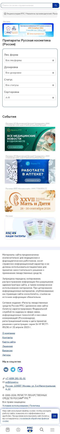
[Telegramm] (12, 369)
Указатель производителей (39, 13)
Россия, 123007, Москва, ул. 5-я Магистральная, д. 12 (30, 387)
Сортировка (11, 92)
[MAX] (20, 369)
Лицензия (7, 346)
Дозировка (11, 67)
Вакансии (7, 350)
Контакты (7, 337)
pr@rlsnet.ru (11, 382)
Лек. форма (11, 55)
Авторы (6, 354)
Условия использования (15, 405)
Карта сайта (9, 341)
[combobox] (27, 5)
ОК (54, 416)
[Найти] (55, 5)
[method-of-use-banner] (28, 30)
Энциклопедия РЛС (15, 13)
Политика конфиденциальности (21, 407)
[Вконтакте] (5, 369)
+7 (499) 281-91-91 (15, 378)
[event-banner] (30, 201)
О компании (8, 333)
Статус (8, 79)
